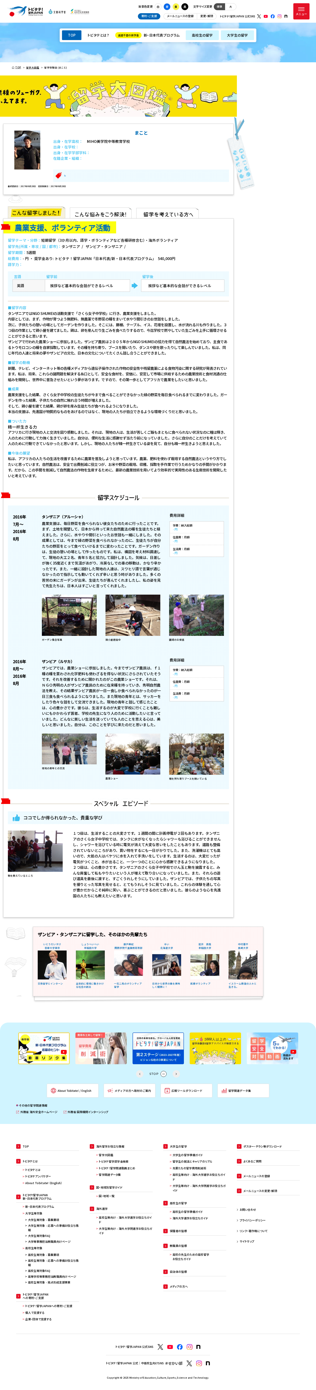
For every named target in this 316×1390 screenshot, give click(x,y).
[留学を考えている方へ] (167, 212)
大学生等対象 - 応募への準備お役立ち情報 (53, 1228)
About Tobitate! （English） (43, 1183)
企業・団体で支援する (38, 1319)
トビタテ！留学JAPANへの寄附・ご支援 (48, 1306)
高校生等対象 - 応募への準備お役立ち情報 (53, 1262)
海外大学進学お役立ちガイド (190, 1218)
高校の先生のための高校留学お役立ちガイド (191, 1256)
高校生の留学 (202, 35)
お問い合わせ (248, 1210)
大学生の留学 (237, 35)
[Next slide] (176, 1074)
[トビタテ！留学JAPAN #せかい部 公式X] (189, 1363)
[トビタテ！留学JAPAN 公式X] (259, 16)
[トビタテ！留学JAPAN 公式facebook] (273, 16)
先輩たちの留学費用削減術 (189, 1168)
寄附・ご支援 (149, 16)
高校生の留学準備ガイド (188, 1212)
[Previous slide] (139, 1074)
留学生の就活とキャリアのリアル (193, 1161)
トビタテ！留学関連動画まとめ (117, 1168)
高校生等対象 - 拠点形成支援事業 (49, 1282)
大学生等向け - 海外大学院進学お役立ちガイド (125, 1231)
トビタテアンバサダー (38, 1176)
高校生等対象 (33, 1248)
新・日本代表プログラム (149, 35)
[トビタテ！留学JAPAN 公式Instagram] (280, 16)
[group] (44, 1048)
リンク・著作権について (254, 1231)
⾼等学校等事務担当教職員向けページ (52, 1276)
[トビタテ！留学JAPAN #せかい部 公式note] (208, 1363)
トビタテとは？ (98, 35)
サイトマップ (247, 1241)
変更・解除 (206, 16)
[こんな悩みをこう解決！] (101, 212)
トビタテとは (32, 1170)
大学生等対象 (33, 1213)
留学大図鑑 (106, 1155)
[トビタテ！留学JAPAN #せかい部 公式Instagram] (199, 1363)
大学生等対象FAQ (39, 1236)
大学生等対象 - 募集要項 (43, 1220)
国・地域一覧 (107, 1196)
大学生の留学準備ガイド (188, 1155)
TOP (71, 35)
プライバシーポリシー (253, 1220)
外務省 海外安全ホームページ (36, 1112)
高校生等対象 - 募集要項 (43, 1255)
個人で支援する (34, 1313)
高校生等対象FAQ (39, 1271)
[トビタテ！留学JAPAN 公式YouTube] (266, 16)
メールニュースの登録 (180, 16)
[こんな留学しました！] (36, 212)
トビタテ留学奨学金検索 (113, 1161)
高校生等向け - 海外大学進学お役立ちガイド (125, 1219)
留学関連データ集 (110, 1175)
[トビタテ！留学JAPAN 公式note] (286, 16)
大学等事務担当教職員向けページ (49, 1241)
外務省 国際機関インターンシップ (86, 1112)
